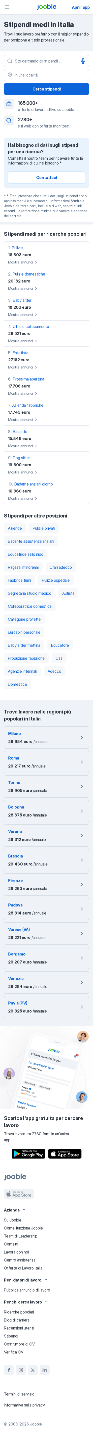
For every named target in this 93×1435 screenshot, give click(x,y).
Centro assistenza (19, 1260)
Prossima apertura (28, 379)
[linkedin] (45, 1370)
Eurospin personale (24, 632)
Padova (15, 905)
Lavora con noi (16, 1252)
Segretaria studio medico (29, 593)
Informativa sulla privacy (24, 1405)
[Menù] (7, 7)
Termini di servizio (19, 1394)
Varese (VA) (19, 929)
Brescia (15, 856)
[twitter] (33, 1370)
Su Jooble (12, 1220)
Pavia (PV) (17, 1003)
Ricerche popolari (19, 1312)
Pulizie (17, 247)
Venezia (16, 978)
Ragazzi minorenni (23, 567)
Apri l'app (81, 7)
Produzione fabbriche (26, 658)
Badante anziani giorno (33, 484)
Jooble (36, 1424)
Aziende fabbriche (27, 405)
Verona (15, 831)
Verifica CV (13, 1352)
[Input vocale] (83, 61)
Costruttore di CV (19, 1344)
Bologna (16, 807)
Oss (59, 658)
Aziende (15, 528)
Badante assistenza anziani (31, 541)
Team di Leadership (20, 1236)
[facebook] (9, 1370)
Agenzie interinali (22, 671)
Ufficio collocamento (31, 326)
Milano (14, 733)
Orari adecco (61, 567)
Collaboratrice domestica (30, 606)
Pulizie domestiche (29, 274)
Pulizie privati (44, 528)
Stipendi (11, 1336)
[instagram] (21, 1370)
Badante (20, 431)
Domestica (17, 684)
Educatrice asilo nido (25, 554)
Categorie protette (24, 619)
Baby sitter (22, 300)
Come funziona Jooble (23, 1228)
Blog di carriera (17, 1320)
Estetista (20, 352)
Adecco (54, 671)
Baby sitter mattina (24, 645)
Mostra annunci (20, 262)
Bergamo (17, 954)
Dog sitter (21, 457)
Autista (68, 593)
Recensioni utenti (19, 1328)
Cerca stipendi (46, 89)
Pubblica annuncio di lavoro (27, 1290)
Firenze (15, 880)
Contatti (11, 1244)
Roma (13, 758)
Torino (14, 782)
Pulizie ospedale (56, 580)
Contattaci (46, 177)
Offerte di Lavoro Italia (23, 1268)
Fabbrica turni (19, 580)
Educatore (60, 645)
